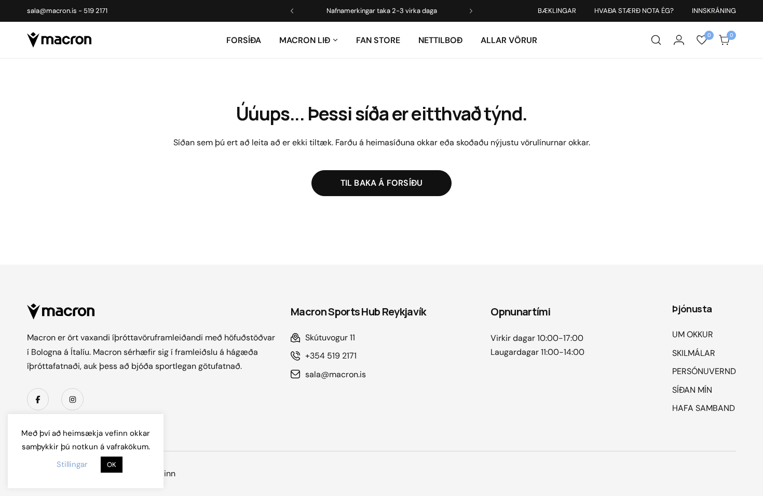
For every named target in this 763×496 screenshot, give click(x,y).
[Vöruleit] (656, 40)
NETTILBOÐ (440, 40)
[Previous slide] (292, 11)
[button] (335, 40)
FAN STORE (378, 40)
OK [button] (111, 464)
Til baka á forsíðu (381, 182)
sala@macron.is (52, 10)
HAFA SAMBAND (703, 408)
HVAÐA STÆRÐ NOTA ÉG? (634, 10)
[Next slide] (471, 11)
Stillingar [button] (72, 464)
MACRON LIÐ (304, 40)
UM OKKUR (692, 334)
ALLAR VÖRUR (509, 40)
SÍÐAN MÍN (692, 389)
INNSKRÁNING (714, 10)
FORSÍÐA (243, 40)
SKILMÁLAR (693, 353)
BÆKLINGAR (557, 10)
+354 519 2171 (331, 355)
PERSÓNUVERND (704, 371)
